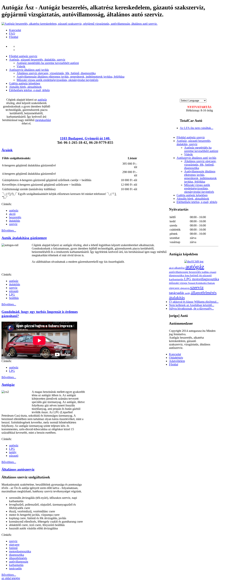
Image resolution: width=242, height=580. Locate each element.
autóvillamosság (18, 561)
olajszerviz (185, 288)
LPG (12, 294)
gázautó (13, 291)
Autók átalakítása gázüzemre (24, 238)
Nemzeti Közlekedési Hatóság (201, 283)
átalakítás (14, 220)
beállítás (14, 298)
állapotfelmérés (18, 558)
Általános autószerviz (18, 469)
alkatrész (179, 267)
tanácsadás (15, 568)
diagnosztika (16, 554)
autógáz (42, 99)
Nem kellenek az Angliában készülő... (191, 305)
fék (200, 275)
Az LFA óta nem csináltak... (196, 128)
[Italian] (196, 97)
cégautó (212, 272)
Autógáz (8, 385)
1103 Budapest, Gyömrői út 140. (85, 138)
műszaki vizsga (178, 282)
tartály (12, 452)
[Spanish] (204, 97)
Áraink (7, 150)
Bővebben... (9, 230)
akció (12, 213)
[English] (185, 97)
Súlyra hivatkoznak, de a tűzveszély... (191, 308)
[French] (188, 97)
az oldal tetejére (11, 578)
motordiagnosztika (20, 551)
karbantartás (16, 565)
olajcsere (14, 544)
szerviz (13, 224)
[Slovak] (200, 97)
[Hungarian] (181, 97)
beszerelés (15, 217)
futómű (13, 548)
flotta (187, 275)
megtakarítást (43, 120)
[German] (192, 97)
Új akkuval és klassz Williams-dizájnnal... (194, 301)
